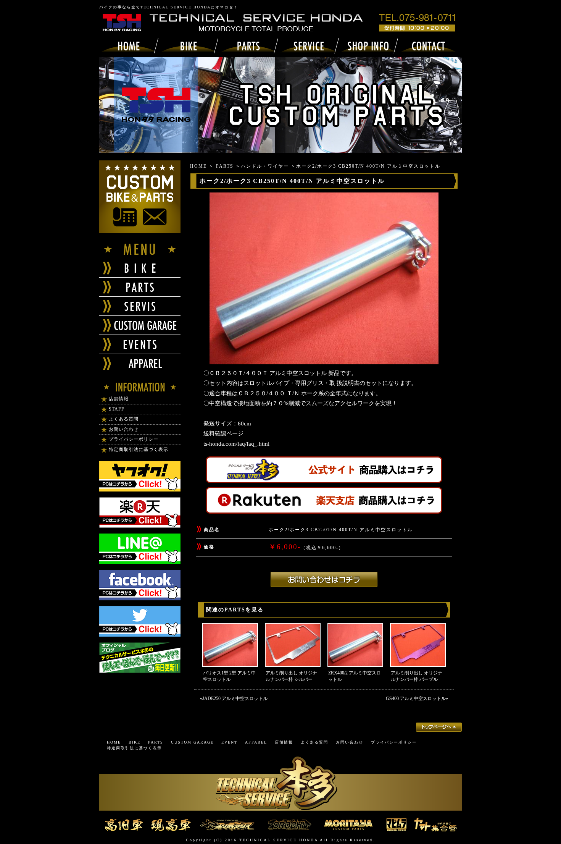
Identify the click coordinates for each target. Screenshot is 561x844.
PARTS (225, 166)
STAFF (116, 409)
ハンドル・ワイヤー (265, 166)
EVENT (229, 742)
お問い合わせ (124, 429)
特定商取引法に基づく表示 (138, 449)
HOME (198, 166)
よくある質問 (124, 419)
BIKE (134, 742)
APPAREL (256, 742)
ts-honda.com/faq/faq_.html (236, 444)
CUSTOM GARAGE (192, 742)
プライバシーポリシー (133, 439)
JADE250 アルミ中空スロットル (235, 698)
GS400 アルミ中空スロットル (416, 698)
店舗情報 (119, 398)
